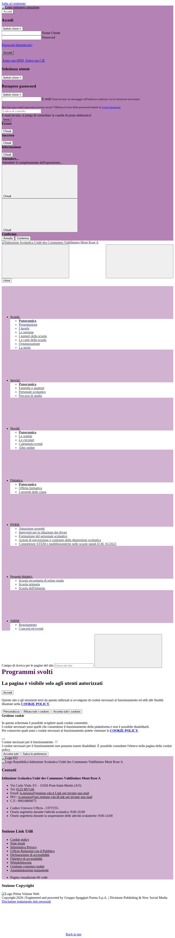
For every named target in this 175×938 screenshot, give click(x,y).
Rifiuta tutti (36, 711)
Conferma (23, 238)
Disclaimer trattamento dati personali (26, 901)
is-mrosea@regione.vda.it (54, 793)
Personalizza (11, 711)
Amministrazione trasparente (29, 870)
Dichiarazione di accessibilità (29, 855)
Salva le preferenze (35, 754)
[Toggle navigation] (35, 261)
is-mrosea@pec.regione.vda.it (55, 797)
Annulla (8, 238)
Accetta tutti (66, 711)
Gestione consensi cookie (27, 866)
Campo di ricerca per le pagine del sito (27, 665)
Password (48, 37)
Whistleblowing (21, 862)
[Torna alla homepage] (87, 242)
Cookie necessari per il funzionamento (28, 742)
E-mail (46, 99)
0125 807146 (25, 789)
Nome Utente (51, 33)
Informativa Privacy (23, 847)
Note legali (17, 843)
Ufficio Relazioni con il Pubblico (32, 851)
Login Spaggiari (111, 107)
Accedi (7, 11)
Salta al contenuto (14, 3)
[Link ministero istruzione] (20, 7)
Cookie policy (19, 839)
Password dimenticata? (17, 45)
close (6, 280)
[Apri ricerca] (139, 261)
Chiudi (7, 131)
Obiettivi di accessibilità (26, 859)
